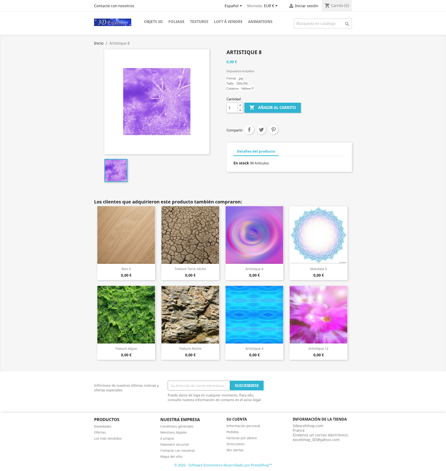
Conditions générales (176, 426)
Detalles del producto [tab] (256, 151)
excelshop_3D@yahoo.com (316, 439)
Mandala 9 (318, 269)
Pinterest (273, 129)
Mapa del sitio (171, 456)
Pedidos (232, 432)
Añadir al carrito (272, 107)
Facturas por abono (241, 438)
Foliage (176, 21)
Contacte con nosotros (114, 5)
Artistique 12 (318, 348)
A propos (167, 438)
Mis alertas (235, 450)
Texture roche (190, 348)
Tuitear (261, 129)
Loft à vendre (228, 21)
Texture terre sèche (190, 269)
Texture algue (126, 348)
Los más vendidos (108, 438)
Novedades (103, 426)
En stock (241, 163)
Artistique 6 (254, 269)
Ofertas (100, 432)
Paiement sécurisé (174, 444)
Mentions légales (173, 432)
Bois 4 (126, 269)
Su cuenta (236, 419)
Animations (260, 21)
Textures (199, 21)
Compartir (249, 129)
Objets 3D (153, 21)
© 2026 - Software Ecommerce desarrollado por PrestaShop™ (223, 465)
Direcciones (235, 444)
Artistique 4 (254, 348)
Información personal (243, 426)
